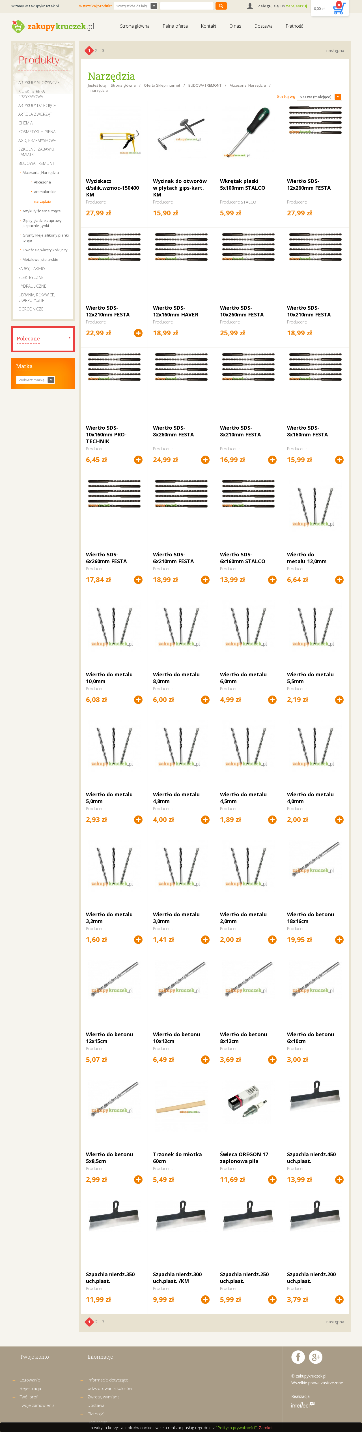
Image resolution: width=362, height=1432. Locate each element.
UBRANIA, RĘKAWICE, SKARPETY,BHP (36, 297)
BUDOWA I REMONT (36, 163)
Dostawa (263, 26)
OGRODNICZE (31, 309)
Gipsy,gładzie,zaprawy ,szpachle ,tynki (42, 223)
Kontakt (208, 26)
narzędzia (42, 201)
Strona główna (135, 26)
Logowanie (30, 1380)
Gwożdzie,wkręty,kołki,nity (45, 249)
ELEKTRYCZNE (31, 277)
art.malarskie (45, 191)
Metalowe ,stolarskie (40, 259)
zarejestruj (296, 5)
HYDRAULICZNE (32, 286)
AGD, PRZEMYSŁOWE (37, 140)
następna (335, 50)
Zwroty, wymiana (104, 1397)
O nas (235, 26)
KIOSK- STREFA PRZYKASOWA (31, 94)
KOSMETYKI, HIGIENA (36, 131)
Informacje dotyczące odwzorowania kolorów (110, 1384)
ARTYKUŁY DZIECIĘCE (37, 105)
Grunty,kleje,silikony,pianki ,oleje (45, 238)
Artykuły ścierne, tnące (42, 210)
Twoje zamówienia (37, 1405)
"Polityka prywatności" (236, 1427)
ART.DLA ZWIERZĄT (35, 114)
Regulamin (97, 1422)
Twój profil (29, 1397)
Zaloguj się (268, 5)
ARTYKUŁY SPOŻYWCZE (39, 82)
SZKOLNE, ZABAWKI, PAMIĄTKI (36, 152)
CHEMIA (25, 123)
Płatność (294, 26)
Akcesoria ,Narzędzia (41, 172)
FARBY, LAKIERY (31, 268)
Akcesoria (42, 182)
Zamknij (266, 1427)
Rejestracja (30, 1388)
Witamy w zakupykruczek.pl (35, 5)
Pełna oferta (175, 26)
